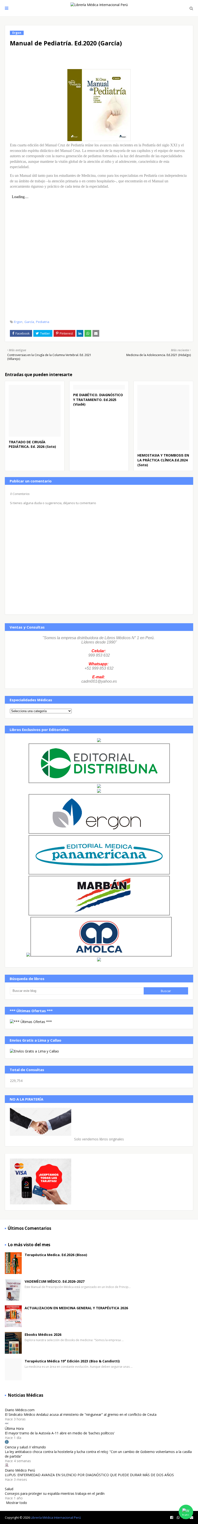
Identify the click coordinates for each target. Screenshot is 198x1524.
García (29, 322)
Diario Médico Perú (20, 1470)
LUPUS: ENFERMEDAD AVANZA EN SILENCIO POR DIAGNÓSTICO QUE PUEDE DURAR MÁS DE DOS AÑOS (89, 1475)
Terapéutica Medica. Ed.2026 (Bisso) (56, 1254)
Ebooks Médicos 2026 (43, 1334)
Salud (9, 1489)
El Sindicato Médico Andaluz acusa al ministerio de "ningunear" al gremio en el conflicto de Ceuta (80, 1414)
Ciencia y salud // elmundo (25, 1447)
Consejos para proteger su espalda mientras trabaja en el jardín (55, 1493)
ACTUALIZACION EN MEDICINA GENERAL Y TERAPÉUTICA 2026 (76, 1308)
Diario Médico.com (20, 1410)
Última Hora (14, 1428)
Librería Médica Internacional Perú (56, 1517)
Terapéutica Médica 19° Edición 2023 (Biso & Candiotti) (72, 1361)
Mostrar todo (16, 1502)
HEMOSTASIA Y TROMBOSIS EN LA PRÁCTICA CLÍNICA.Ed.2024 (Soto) (163, 460)
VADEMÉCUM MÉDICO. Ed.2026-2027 (55, 1281)
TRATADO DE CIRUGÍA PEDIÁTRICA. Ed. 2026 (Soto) (32, 444)
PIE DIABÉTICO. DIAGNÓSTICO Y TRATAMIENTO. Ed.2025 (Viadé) (98, 400)
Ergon (18, 322)
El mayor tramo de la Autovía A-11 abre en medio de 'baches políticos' (60, 1433)
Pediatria (42, 322)
